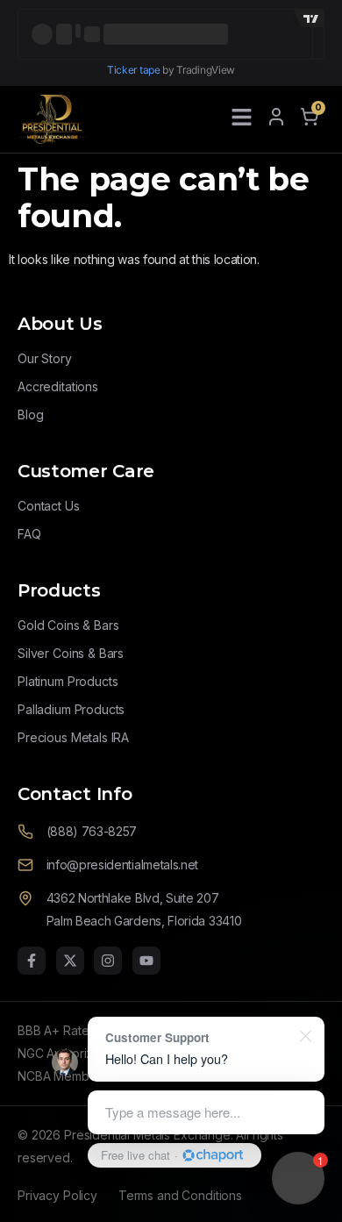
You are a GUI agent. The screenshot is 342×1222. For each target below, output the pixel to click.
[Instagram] (108, 961)
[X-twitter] (70, 961)
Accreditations (58, 386)
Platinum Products (68, 681)
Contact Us (49, 505)
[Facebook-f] (32, 961)
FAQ (29, 533)
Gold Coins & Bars (68, 625)
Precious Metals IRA (73, 737)
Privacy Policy (57, 1195)
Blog (30, 414)
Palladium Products (71, 709)
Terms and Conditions (180, 1195)
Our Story (45, 358)
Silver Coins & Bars (71, 653)
